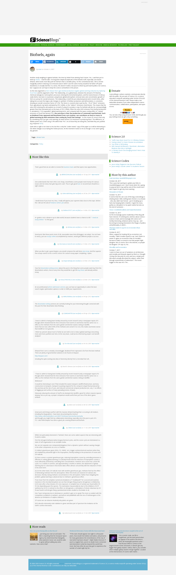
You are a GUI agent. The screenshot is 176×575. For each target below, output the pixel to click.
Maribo (37, 80)
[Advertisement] (88, 17)
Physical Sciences (47, 45)
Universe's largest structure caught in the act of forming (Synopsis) (126, 531)
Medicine (98, 45)
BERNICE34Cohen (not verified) (71, 175)
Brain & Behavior (110, 45)
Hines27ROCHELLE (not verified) (70, 280)
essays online (51, 236)
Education (84, 45)
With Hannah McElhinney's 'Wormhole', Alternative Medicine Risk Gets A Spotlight (128, 147)
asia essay (85, 251)
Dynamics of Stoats (116, 192)
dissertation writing (44, 304)
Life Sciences (35, 45)
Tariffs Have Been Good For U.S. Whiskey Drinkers (128, 140)
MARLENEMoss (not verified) (72, 297)
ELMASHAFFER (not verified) (72, 313)
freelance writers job (57, 203)
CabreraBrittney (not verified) (71, 193)
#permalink (95, 175)
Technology (122, 45)
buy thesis (81, 270)
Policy (91, 45)
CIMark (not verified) (74, 428)
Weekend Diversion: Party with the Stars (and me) (87, 531)
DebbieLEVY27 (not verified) (72, 210)
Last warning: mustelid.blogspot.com (122, 178)
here (41, 123)
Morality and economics (118, 247)
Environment (61, 45)
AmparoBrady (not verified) (72, 261)
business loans (69, 167)
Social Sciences (73, 45)
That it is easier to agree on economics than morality (124, 228)
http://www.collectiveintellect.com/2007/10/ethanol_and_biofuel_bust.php (59, 416)
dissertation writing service (50, 268)
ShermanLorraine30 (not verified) (70, 244)
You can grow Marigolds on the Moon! (43, 531)
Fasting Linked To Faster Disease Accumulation (127, 142)
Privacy (61, 563)
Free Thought (133, 45)
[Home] (49, 39)
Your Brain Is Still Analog (120, 144)
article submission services (56, 287)
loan (79, 184)
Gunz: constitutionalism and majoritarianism (125, 210)
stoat (39, 69)
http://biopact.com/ (41, 356)
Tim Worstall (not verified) (72, 343)
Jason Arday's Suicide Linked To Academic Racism (128, 166)
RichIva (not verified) (74, 227)
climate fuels (40, 137)
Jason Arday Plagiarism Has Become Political (126, 164)
